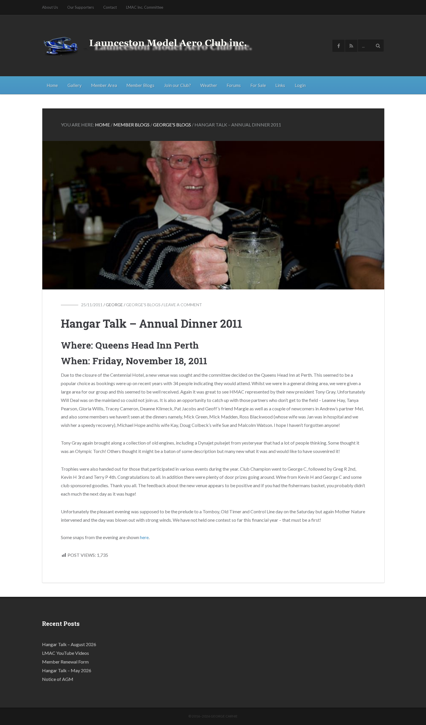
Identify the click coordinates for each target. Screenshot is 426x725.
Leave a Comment (183, 304)
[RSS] (351, 46)
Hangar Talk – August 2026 (69, 644)
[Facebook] (338, 46)
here (144, 537)
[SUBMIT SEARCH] (378, 45)
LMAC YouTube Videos (65, 653)
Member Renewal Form (65, 661)
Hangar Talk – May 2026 (66, 670)
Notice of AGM (57, 679)
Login (300, 85)
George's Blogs (143, 304)
